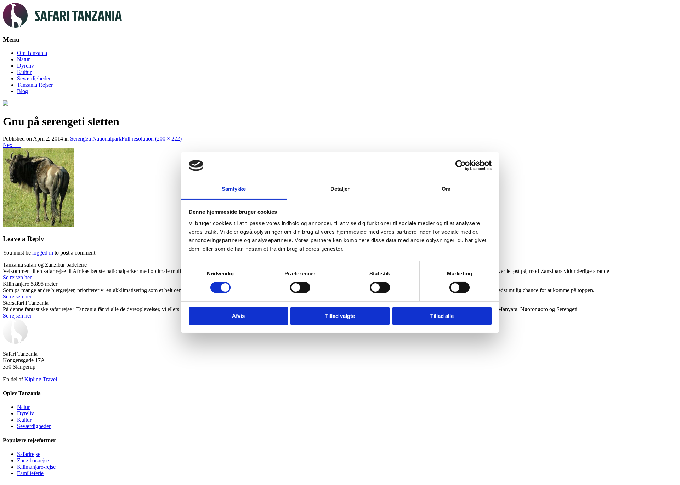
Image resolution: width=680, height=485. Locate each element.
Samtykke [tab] (234, 189)
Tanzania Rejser (35, 85)
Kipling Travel (40, 379)
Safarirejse (28, 454)
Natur (23, 59)
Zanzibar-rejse (33, 460)
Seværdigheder (34, 78)
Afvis (238, 316)
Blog (22, 91)
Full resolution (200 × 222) (151, 139)
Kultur (24, 72)
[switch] (300, 287)
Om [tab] (446, 189)
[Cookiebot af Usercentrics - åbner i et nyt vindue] (461, 165)
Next (12, 145)
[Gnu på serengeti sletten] (38, 225)
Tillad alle (442, 316)
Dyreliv (25, 66)
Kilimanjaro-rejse (36, 467)
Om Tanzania (32, 53)
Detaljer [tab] (340, 189)
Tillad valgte (340, 316)
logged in (42, 253)
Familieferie (30, 473)
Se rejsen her (17, 277)
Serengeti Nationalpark (95, 139)
